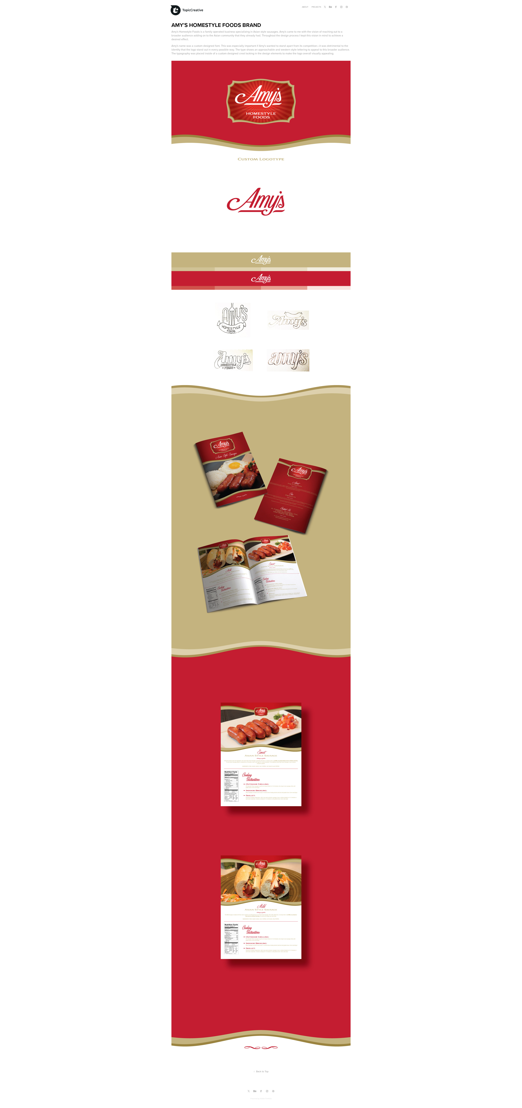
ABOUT (305, 7)
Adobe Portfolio (266, 1098)
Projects (316, 7)
